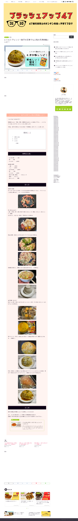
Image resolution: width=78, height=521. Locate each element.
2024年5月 (56, 151)
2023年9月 (56, 161)
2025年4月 (56, 137)
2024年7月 (56, 149)
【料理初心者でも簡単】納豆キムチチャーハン (64, 62)
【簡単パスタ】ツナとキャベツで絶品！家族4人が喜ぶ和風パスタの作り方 (64, 48)
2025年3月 (56, 138)
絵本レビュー (27, 1)
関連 (17, 143)
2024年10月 (56, 145)
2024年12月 (56, 142)
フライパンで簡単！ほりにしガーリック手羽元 (64, 52)
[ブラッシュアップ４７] (40, 31)
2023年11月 (56, 159)
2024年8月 (56, 147)
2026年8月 (56, 117)
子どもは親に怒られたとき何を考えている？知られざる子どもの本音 (63, 57)
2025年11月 (56, 128)
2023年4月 (56, 168)
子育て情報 (20, 1)
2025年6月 (56, 135)
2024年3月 (56, 154)
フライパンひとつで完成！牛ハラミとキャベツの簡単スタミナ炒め (64, 66)
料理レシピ (13, 1)
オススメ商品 (41, 1)
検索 (55, 34)
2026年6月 (56, 119)
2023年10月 (56, 160)
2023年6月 (56, 165)
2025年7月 (56, 133)
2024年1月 (56, 156)
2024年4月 (56, 152)
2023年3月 (56, 169)
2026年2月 (56, 124)
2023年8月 (56, 163)
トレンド (34, 1)
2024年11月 (56, 144)
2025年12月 (56, 127)
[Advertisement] (27, 86)
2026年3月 (56, 123)
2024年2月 (56, 155)
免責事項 (15, 519)
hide (29, 132)
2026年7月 (56, 118)
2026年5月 (56, 121)
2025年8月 (56, 132)
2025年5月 (56, 136)
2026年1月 (56, 126)
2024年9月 (56, 146)
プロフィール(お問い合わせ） (52, 1)
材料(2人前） (17, 137)
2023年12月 (56, 158)
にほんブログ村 (57, 74)
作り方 (16, 138)
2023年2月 (56, 170)
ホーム (7, 1)
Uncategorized (57, 176)
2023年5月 (56, 166)
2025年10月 (56, 130)
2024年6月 (56, 150)
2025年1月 (56, 141)
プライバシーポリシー (9, 519)
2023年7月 (56, 164)
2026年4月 (56, 122)
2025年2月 (56, 140)
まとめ (16, 140)
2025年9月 (56, 131)
